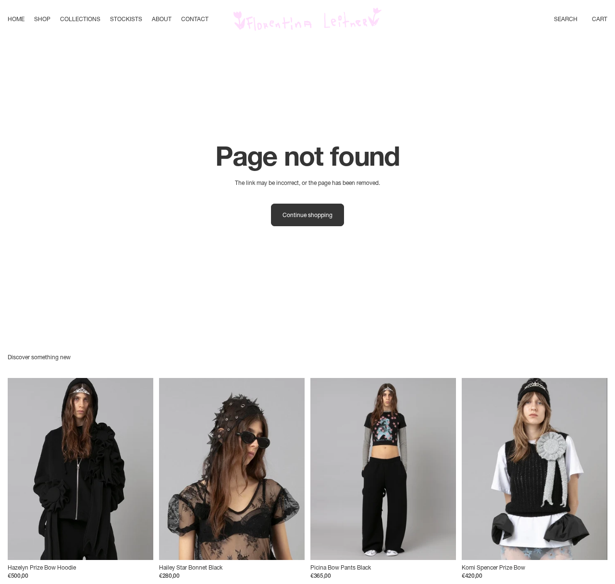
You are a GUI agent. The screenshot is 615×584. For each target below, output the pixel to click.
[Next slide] (138, 469)
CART (599, 19)
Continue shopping (307, 215)
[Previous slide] (22, 469)
